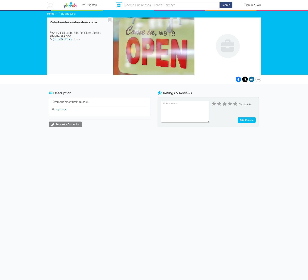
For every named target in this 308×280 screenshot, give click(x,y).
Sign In (249, 5)
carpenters (60, 109)
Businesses (68, 13)
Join (258, 5)
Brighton (91, 5)
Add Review (246, 120)
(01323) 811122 (62, 39)
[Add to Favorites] (110, 19)
